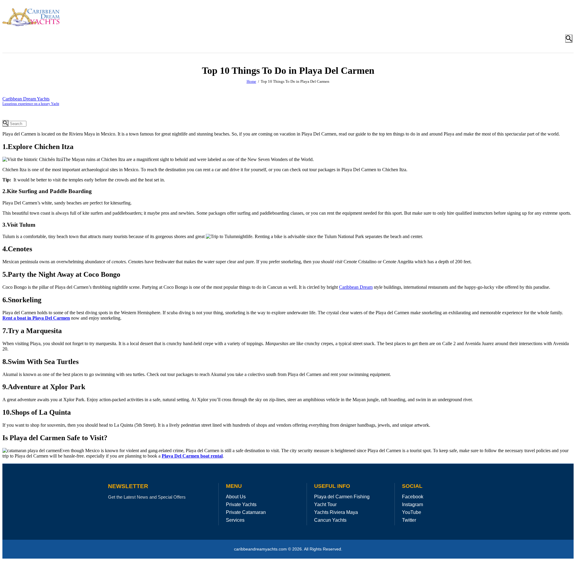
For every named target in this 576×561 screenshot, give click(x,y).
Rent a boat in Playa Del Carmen (36, 318)
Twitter (409, 520)
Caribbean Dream (356, 287)
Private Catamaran (246, 512)
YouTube (411, 512)
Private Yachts (241, 504)
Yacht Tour (325, 504)
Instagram (412, 504)
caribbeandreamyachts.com (261, 549)
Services (235, 520)
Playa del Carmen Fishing (342, 496)
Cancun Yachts (330, 520)
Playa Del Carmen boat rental (192, 455)
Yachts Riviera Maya (336, 512)
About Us (236, 496)
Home (251, 81)
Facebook (412, 496)
